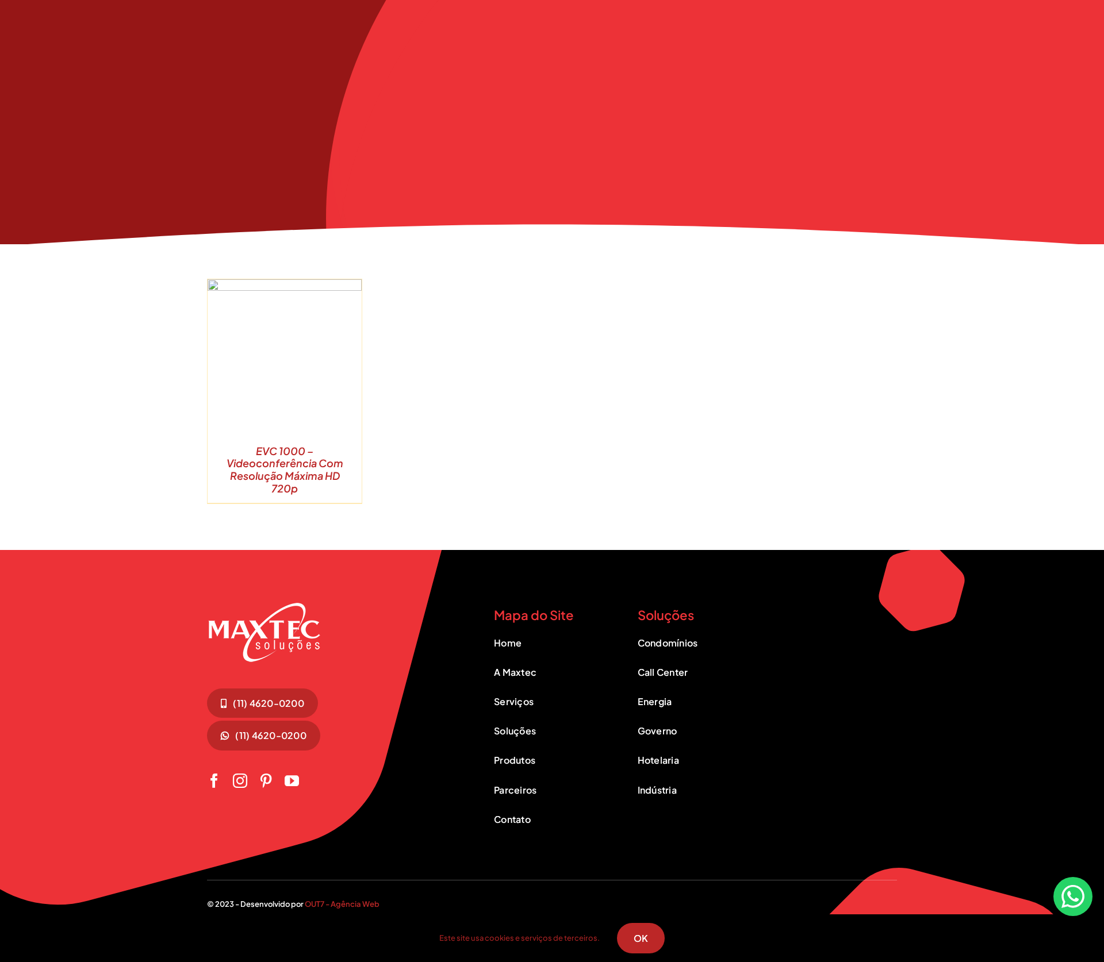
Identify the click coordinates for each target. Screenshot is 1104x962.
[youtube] (292, 781)
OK (641, 938)
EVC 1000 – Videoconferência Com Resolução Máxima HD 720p (285, 469)
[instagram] (240, 781)
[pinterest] (266, 781)
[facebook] (214, 781)
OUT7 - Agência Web (342, 904)
